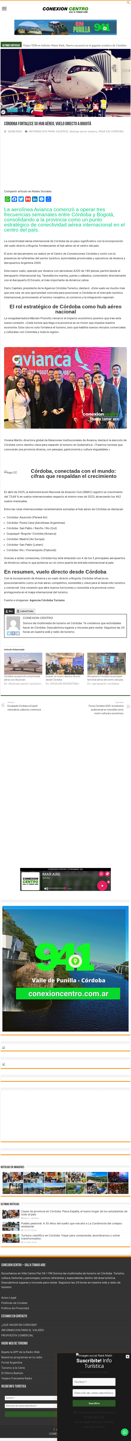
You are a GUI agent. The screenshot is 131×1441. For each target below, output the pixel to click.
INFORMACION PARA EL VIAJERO (22, 1330)
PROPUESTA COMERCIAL (17, 1335)
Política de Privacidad (15, 1308)
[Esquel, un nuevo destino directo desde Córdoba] (65, 663)
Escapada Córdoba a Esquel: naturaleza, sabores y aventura (24, 706)
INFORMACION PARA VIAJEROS (48, 131)
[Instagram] (18, 633)
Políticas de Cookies (14, 1303)
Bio (10, 611)
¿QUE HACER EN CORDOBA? (19, 1324)
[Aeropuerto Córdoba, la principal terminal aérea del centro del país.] (106, 663)
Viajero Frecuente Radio (16, 1378)
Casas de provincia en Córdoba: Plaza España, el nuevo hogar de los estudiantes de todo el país (74, 1213)
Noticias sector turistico (83, 131)
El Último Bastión (12, 1373)
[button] (128, 3)
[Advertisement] (65, 162)
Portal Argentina (11, 1362)
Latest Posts (26, 611)
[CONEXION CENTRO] (65, 9)
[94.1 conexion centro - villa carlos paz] (65, 27)
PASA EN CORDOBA (111, 131)
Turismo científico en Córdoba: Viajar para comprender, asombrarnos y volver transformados (70, 1237)
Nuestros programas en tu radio (21, 1357)
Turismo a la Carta (13, 1367)
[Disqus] (65, 814)
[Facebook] (13, 633)
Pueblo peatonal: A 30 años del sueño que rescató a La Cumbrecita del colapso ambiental (71, 1225)
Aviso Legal (8, 1297)
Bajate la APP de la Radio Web (20, 1352)
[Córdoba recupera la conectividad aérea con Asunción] (23, 663)
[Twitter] (9, 633)
